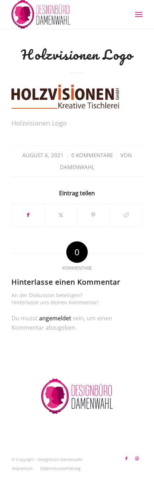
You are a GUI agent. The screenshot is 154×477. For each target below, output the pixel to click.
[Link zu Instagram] (137, 458)
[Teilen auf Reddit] (126, 215)
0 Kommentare (92, 155)
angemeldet (55, 318)
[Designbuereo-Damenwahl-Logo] (63, 14)
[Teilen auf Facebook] (28, 215)
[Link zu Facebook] (126, 458)
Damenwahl (77, 167)
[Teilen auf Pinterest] (93, 215)
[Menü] (139, 14)
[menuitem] (139, 14)
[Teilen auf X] (61, 215)
